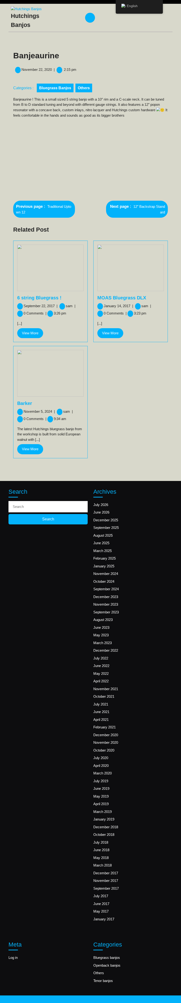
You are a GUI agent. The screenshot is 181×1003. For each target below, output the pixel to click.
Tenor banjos (103, 981)
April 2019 (101, 804)
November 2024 (105, 574)
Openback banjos (106, 965)
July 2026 (100, 505)
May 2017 (101, 911)
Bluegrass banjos (55, 88)
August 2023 (103, 620)
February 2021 (104, 727)
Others (84, 88)
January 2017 (103, 919)
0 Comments (35, 313)
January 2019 (103, 819)
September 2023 (106, 612)
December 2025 (105, 520)
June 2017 (101, 904)
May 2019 (101, 796)
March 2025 (102, 551)
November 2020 (105, 742)
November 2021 (105, 689)
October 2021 (103, 696)
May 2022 (101, 674)
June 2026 (101, 512)
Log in (13, 958)
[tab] (90, 17)
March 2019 (102, 812)
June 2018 (101, 850)
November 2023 (105, 604)
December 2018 (105, 827)
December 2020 (105, 735)
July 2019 (100, 781)
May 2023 (101, 635)
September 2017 (106, 888)
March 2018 (102, 865)
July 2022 (100, 658)
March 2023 (102, 643)
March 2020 (102, 773)
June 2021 (101, 712)
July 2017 (100, 896)
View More (32, 334)
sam (70, 306)
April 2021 (101, 720)
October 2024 (103, 581)
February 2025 (104, 558)
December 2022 (105, 650)
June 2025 (101, 543)
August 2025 (103, 535)
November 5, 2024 (39, 411)
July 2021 (100, 704)
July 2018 (100, 842)
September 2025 (106, 528)
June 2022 (101, 666)
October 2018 (103, 835)
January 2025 (103, 566)
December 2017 (105, 873)
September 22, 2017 (41, 306)
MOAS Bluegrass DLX (121, 297)
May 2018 (101, 858)
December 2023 (105, 597)
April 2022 (101, 681)
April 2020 (101, 766)
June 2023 (101, 627)
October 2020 (103, 750)
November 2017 (105, 881)
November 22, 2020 (36, 70)
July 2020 (100, 758)
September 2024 (106, 589)
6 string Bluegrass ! (39, 297)
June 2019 (101, 788)
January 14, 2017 (118, 306)
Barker (24, 403)
